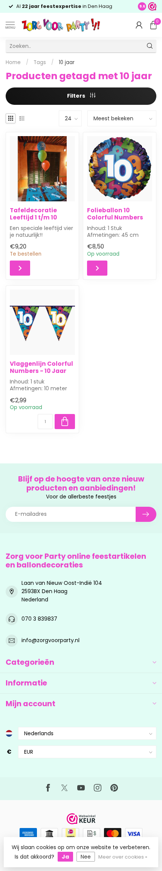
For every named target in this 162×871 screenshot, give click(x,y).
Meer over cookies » (122, 857)
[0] (153, 24)
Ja (65, 856)
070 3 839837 (39, 619)
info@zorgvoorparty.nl (50, 640)
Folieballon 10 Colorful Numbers (115, 214)
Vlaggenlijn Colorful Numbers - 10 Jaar (41, 367)
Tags (40, 62)
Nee (86, 856)
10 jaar (67, 62)
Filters (76, 96)
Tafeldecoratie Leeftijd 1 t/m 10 (33, 214)
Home (13, 62)
